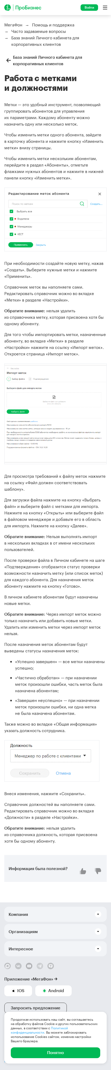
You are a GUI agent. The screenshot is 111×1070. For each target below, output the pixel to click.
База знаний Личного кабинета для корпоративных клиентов (47, 60)
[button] (55, 914)
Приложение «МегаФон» (28, 978)
